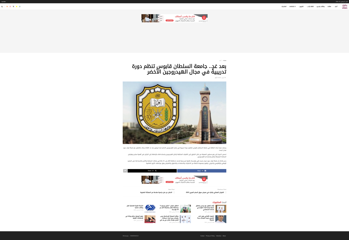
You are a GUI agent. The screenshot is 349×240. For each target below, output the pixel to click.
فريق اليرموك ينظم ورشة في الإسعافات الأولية (134, 217)
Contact (202, 236)
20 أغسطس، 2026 (209, 222)
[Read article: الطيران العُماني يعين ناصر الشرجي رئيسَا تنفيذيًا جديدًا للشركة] (220, 219)
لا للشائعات (292, 6)
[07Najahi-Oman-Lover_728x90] (174, 18)
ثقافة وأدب (310, 6)
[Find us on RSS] (7, 6)
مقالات (329, 6)
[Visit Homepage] (345, 6)
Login (3, 2)
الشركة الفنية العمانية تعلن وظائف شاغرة (135, 206)
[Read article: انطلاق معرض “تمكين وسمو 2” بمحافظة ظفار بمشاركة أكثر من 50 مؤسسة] (185, 209)
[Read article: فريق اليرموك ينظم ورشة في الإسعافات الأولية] (150, 219)
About (224, 236)
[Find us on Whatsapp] (19, 6)
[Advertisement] (174, 40)
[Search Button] (2, 6)
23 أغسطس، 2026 (209, 212)
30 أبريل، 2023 (222, 77)
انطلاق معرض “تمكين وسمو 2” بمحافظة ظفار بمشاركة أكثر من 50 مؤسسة (169, 207)
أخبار (336, 6)
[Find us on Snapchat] (16, 6)
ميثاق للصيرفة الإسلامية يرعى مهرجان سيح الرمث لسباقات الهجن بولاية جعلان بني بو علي (169, 218)
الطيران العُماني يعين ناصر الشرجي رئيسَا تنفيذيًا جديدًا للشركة (205, 218)
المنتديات (283, 6)
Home (224, 61)
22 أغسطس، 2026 (138, 210)
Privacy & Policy (210, 236)
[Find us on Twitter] (13, 6)
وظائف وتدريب (320, 6)
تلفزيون (301, 6)
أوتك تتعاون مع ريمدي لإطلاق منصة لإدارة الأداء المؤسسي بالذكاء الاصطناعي (205, 207)
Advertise (218, 236)
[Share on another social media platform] (125, 171)
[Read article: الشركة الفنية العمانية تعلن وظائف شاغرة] (150, 209)
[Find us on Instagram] (10, 6)
